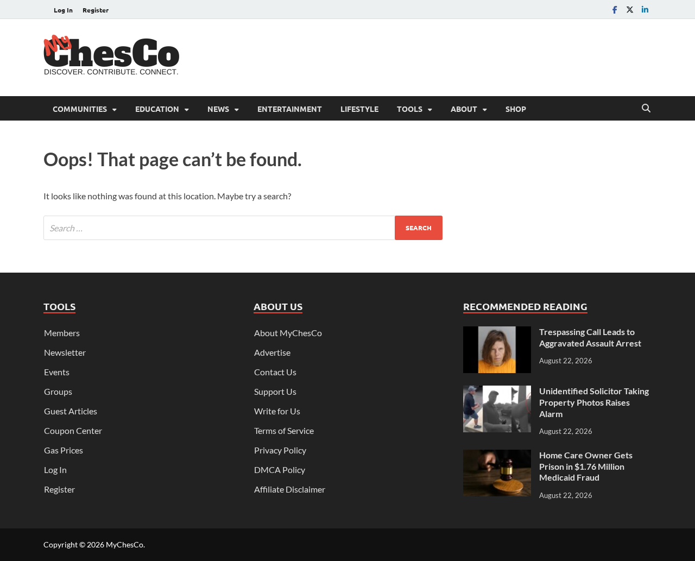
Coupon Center (73, 430)
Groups (58, 391)
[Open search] (646, 108)
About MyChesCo (288, 332)
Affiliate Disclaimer (289, 489)
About (464, 109)
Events (57, 372)
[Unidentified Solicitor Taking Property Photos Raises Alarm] (497, 392)
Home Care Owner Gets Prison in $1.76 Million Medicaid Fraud (586, 466)
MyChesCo (124, 544)
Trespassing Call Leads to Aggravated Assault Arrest (590, 337)
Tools (409, 109)
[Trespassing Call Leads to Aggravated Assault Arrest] (497, 332)
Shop (516, 109)
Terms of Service (284, 430)
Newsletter (65, 352)
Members (62, 332)
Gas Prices (63, 450)
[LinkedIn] (645, 9)
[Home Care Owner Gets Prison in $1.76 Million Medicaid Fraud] (497, 456)
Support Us (275, 391)
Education (157, 109)
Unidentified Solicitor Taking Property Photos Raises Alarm (594, 402)
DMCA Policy (279, 469)
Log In (63, 9)
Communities (80, 109)
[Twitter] (629, 9)
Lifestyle (359, 109)
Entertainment (289, 109)
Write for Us (277, 411)
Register (96, 9)
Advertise (272, 352)
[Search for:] (243, 228)
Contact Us (275, 372)
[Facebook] (614, 9)
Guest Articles (70, 411)
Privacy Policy (280, 450)
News (218, 109)
